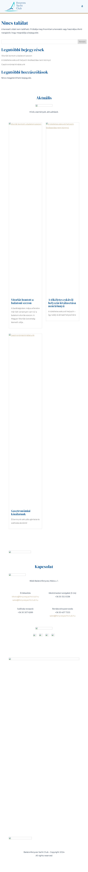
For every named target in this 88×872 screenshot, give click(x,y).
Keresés (82, 42)
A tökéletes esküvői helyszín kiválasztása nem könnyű (26, 60)
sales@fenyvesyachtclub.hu (25, 600)
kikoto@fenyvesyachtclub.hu (25, 597)
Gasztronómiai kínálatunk (13, 64)
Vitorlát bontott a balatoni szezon (16, 56)
